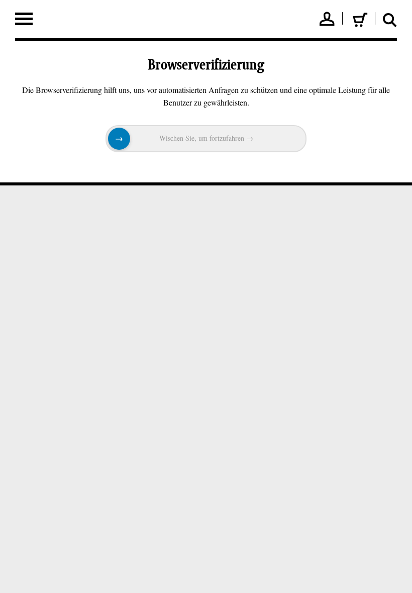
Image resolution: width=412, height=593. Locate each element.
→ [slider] (119, 139)
